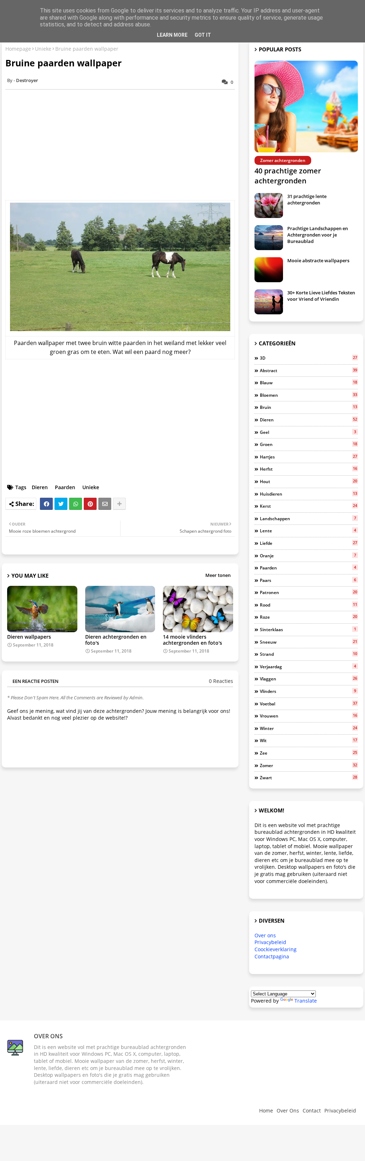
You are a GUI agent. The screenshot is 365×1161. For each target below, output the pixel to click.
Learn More (172, 35)
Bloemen (308, 395)
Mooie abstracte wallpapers (318, 260)
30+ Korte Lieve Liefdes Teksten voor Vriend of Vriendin (321, 295)
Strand (308, 654)
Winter (308, 728)
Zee (308, 753)
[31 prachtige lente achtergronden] (269, 205)
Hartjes (308, 456)
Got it (203, 35)
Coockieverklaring (276, 949)
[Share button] (119, 504)
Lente (308, 530)
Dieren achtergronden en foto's (115, 640)
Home (266, 1110)
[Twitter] (61, 504)
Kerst (308, 506)
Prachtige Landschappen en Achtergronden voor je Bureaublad (317, 234)
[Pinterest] (90, 504)
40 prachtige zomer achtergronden (288, 176)
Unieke (43, 48)
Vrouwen (308, 716)
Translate (305, 1000)
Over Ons (288, 1110)
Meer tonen (218, 575)
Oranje (308, 555)
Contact (312, 1110)
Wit (308, 740)
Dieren (40, 487)
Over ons (265, 935)
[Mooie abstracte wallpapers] (269, 269)
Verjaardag (308, 666)
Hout (308, 481)
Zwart (308, 777)
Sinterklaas (308, 629)
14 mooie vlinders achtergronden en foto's (192, 640)
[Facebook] (46, 504)
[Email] (104, 504)
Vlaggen (308, 678)
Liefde (308, 543)
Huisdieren (308, 494)
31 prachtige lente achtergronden (307, 199)
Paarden (65, 487)
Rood (308, 605)
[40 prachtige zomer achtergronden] (306, 106)
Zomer (308, 765)
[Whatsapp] (75, 504)
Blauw (308, 382)
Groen (308, 444)
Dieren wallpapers (29, 637)
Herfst (308, 469)
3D (308, 358)
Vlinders (308, 691)
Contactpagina (272, 956)
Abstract (308, 370)
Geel (308, 432)
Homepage (18, 48)
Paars (308, 580)
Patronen (308, 592)
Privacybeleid (270, 942)
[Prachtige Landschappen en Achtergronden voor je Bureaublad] (269, 237)
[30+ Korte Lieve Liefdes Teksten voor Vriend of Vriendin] (269, 301)
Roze (308, 617)
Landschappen (308, 518)
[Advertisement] (123, 145)
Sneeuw (308, 642)
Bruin (308, 407)
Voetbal (308, 703)
